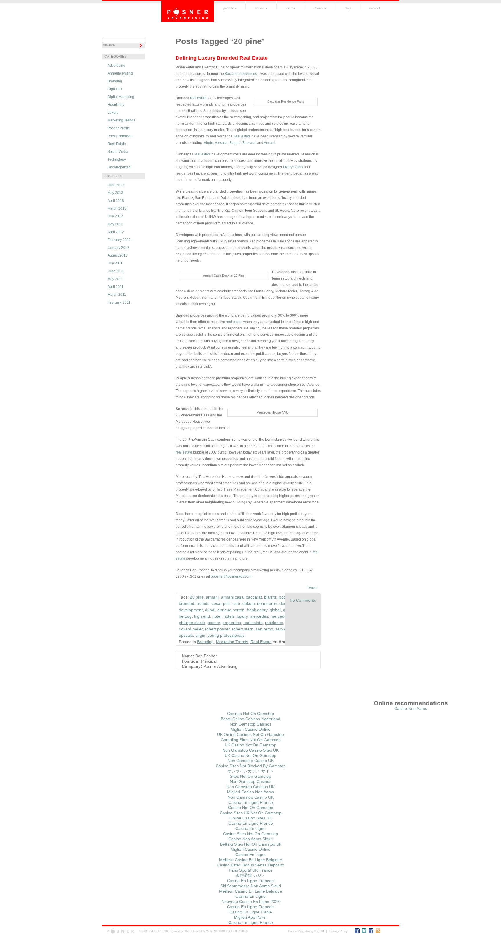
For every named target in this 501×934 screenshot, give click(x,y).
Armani (269, 142)
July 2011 (115, 263)
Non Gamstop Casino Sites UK (250, 750)
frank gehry (257, 609)
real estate (198, 98)
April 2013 (116, 201)
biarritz (270, 597)
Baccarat (249, 142)
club (236, 603)
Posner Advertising (187, 11)
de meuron (267, 603)
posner (214, 622)
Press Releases (120, 136)
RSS (378, 930)
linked (371, 930)
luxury (242, 616)
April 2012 (116, 232)
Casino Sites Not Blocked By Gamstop (251, 765)
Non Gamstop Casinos (250, 724)
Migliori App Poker (250, 917)
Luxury (113, 112)
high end (202, 616)
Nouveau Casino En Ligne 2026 (251, 901)
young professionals (226, 635)
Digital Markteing (121, 97)
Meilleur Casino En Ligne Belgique (250, 859)
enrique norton (230, 609)
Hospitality (116, 105)
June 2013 (116, 185)
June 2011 (116, 271)
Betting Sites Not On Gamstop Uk (250, 844)
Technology (117, 159)
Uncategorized (119, 167)
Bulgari (235, 142)
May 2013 (115, 193)
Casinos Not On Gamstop (250, 713)
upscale (186, 635)
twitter (364, 930)
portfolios (229, 8)
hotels (229, 616)
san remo (264, 629)
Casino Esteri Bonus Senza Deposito (250, 865)
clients (290, 8)
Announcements (120, 73)
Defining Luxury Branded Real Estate (222, 58)
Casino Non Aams (410, 708)
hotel (216, 616)
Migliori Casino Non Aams (250, 792)
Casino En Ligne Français (250, 880)
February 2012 (119, 240)
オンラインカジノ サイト (250, 771)
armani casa (232, 597)
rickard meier (191, 629)
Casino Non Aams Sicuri (250, 839)
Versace (221, 142)
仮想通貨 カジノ (250, 875)
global (275, 609)
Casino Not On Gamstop (250, 807)
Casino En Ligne (250, 828)
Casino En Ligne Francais (250, 906)
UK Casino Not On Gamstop (250, 745)
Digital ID (115, 89)
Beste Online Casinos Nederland (250, 719)
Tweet (312, 587)
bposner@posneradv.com (231, 576)
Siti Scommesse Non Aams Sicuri (250, 886)
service (281, 629)
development (191, 609)
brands (203, 603)
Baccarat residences (241, 73)
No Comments (303, 600)
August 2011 (117, 255)
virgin (200, 635)
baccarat (254, 597)
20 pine (197, 597)
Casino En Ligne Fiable (250, 912)
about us (320, 8)
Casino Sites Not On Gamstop (250, 833)
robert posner (217, 629)
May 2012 (115, 224)
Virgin (208, 142)
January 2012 (118, 248)
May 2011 (115, 279)
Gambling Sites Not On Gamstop (251, 739)
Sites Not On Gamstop (250, 776)
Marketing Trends (121, 120)
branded (186, 603)
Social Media (118, 152)
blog (348, 8)
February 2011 (119, 302)
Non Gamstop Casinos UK (250, 786)
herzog (185, 616)
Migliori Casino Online (250, 729)
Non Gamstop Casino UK (251, 760)
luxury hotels (293, 167)
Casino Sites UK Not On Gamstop (251, 812)
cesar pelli (221, 603)
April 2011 (116, 287)
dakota (248, 603)
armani (212, 597)
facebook (357, 930)
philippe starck (192, 622)
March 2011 (117, 295)
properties (231, 622)
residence (274, 622)
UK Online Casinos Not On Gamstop (250, 734)
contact (374, 8)
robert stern (242, 629)
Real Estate (117, 144)
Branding (115, 81)
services (261, 8)
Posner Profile (119, 128)
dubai (210, 609)
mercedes (259, 616)
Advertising (116, 66)
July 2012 (115, 216)
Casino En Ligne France (250, 802)
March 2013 (117, 208)
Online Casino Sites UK (250, 818)
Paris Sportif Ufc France (251, 870)
